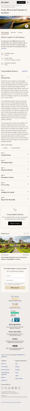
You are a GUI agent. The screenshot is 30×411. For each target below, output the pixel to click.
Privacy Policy (4, 402)
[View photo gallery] (26, 26)
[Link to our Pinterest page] (16, 388)
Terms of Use (10, 402)
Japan (16, 375)
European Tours (7, 5)
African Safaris (19, 378)
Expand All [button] (24, 71)
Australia (17, 369)
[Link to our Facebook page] (2, 388)
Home (2, 5)
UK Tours (13, 5)
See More (3, 48)
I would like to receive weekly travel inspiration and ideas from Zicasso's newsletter (15, 284)
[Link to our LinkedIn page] (9, 388)
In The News (4, 366)
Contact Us (4, 380)
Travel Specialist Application (5, 373)
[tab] (5, 32)
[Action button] (27, 2)
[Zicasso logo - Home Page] (5, 2)
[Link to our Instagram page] (5, 388)
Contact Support (17, 402)
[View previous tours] (24, 233)
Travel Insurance (5, 369)
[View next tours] (27, 233)
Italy (16, 363)
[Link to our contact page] (19, 388)
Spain (16, 372)
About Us (3, 363)
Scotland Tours (18, 5)
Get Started (21, 2)
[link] (15, 249)
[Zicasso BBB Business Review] (15, 320)
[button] (15, 113)
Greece (17, 366)
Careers (3, 377)
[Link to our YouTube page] (12, 388)
